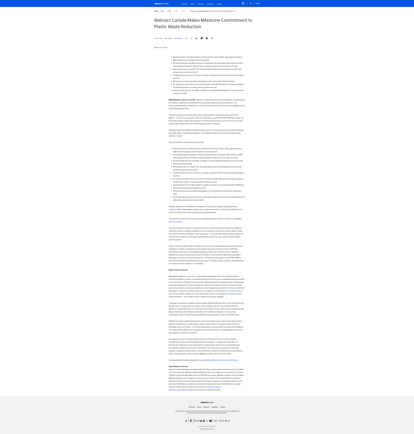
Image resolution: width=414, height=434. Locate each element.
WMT (216, 421)
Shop (258, 3)
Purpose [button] (201, 4)
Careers (219, 4)
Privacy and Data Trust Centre (183, 411)
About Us (192, 407)
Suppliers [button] (210, 4)
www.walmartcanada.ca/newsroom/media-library (219, 360)
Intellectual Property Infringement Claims (215, 413)
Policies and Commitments (200, 411)
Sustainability (178, 38)
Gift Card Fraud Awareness (194, 413)
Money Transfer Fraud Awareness (229, 411)
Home (156, 11)
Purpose (206, 407)
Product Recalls (213, 411)
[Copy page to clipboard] (212, 38)
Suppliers (214, 407)
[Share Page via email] (206, 38)
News (199, 407)
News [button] (192, 4)
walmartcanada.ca (214, 387)
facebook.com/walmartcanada (181, 389)
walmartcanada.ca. (176, 221)
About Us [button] (184, 4)
